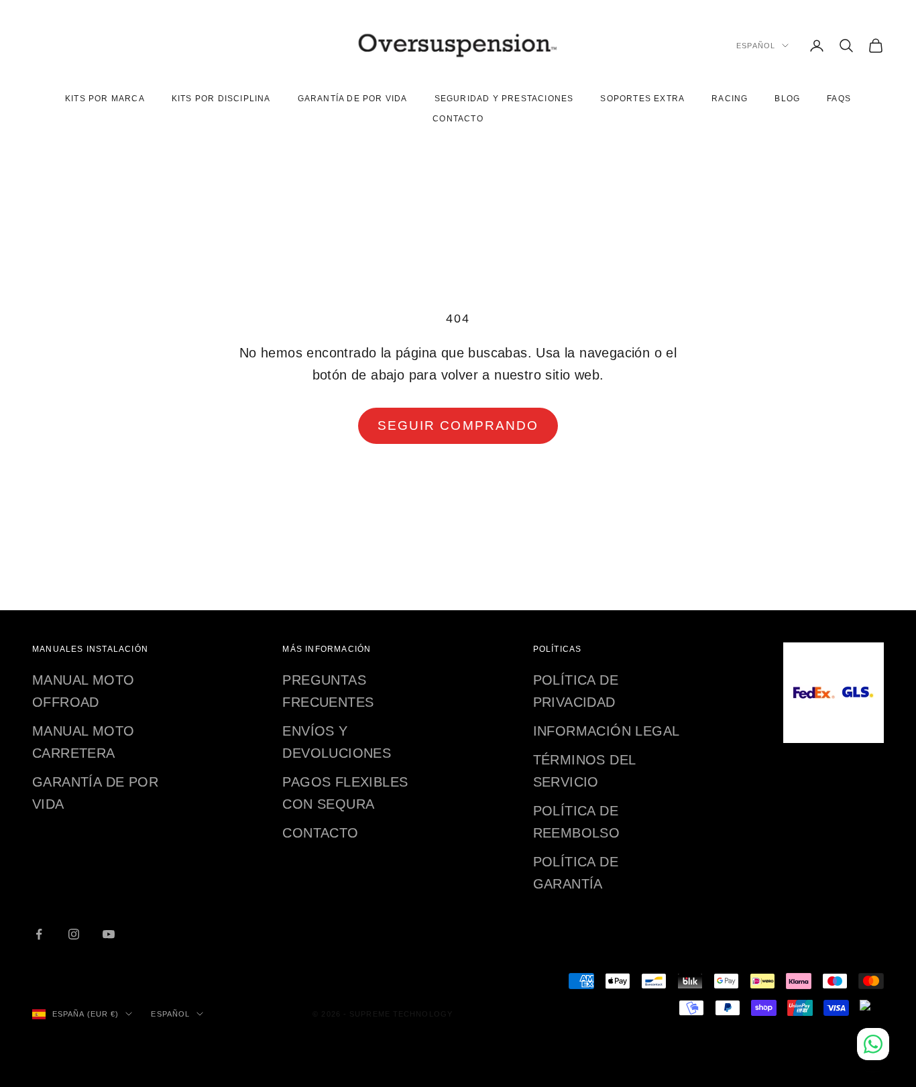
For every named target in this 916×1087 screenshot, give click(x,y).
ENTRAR (459, 673)
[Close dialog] (630, 361)
